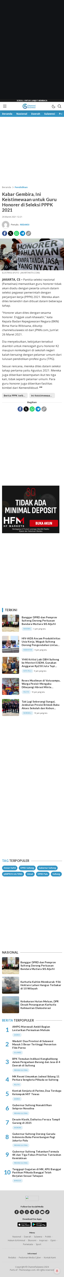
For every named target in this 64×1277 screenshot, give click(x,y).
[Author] (5, 224)
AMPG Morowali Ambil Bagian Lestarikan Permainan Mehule (31, 1028)
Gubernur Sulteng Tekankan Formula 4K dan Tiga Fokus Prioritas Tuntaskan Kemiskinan (36, 1155)
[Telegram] (22, 233)
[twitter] (22, 1212)
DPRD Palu (43, 874)
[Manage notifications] (57, 1271)
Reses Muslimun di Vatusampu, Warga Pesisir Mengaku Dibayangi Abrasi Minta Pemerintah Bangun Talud (41, 685)
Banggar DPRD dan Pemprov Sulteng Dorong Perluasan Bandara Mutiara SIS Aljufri (39, 620)
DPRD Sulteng (27, 867)
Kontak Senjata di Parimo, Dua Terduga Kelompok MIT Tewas (36, 1092)
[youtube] (42, 1212)
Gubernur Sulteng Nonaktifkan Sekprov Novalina (32, 1107)
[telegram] (32, 1212)
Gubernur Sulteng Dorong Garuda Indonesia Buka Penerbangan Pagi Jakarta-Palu (33, 1137)
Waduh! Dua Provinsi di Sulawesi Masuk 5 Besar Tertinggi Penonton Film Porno (34, 1044)
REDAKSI (24, 224)
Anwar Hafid (10, 867)
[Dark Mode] (53, 106)
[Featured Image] (32, 269)
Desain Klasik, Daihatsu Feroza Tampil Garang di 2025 (36, 1121)
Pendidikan (21, 187)
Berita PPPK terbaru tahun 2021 (16, 395)
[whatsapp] (27, 1212)
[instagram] (37, 1212)
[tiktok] (47, 1212)
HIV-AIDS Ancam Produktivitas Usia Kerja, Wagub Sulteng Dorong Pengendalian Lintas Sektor (41, 643)
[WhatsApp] (16, 233)
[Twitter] (10, 233)
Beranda (6, 187)
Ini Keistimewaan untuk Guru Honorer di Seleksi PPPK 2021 (43, 395)
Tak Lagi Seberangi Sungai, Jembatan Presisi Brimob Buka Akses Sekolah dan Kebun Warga (40, 706)
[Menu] (4, 106)
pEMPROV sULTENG (13, 874)
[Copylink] (28, 233)
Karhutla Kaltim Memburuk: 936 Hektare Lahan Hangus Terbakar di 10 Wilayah (40, 985)
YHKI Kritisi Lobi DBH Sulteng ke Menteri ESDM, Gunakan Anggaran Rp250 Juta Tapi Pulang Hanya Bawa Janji (40, 664)
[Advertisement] (32, 51)
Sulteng (56, 874)
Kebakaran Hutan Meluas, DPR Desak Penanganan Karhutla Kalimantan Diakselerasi (39, 1004)
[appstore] (24, 1225)
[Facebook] (4, 233)
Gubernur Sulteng (47, 867)
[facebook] (17, 1212)
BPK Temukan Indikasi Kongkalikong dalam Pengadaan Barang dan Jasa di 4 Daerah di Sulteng (36, 1062)
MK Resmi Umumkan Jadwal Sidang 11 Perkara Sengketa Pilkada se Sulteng (36, 1078)
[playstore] (39, 1225)
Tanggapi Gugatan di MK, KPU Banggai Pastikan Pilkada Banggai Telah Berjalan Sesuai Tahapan (36, 1172)
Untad (30, 874)
